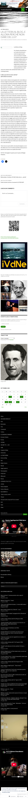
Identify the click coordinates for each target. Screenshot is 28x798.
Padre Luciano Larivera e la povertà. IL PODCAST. (12, 181)
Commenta (22, 204)
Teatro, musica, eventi (6, 494)
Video (2, 507)
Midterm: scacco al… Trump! (7, 689)
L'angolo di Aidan (4, 450)
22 (6, 402)
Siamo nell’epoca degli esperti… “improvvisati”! (11, 665)
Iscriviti (3, 326)
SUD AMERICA (4, 491)
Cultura (2, 432)
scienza (2, 484)
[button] (14, 558)
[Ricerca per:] (14, 586)
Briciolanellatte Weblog (6, 574)
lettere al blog (5, 29)
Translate (11, 339)
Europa (2, 439)
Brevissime (3, 424)
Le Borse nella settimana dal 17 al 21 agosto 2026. (12, 642)
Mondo (2, 465)
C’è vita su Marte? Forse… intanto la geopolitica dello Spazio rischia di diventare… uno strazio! (14, 657)
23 (10, 402)
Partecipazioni (4, 471)
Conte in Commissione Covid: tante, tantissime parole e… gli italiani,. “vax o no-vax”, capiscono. (13, 670)
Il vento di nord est (6, 9)
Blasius (2, 577)
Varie (2, 504)
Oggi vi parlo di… (4, 468)
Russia (2, 478)
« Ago (2, 407)
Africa (2, 416)
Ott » (26, 407)
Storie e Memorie (4, 489)
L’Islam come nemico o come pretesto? (9, 708)
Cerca (25, 514)
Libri (2, 460)
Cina (2, 426)
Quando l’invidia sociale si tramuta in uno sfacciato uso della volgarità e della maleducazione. (13, 623)
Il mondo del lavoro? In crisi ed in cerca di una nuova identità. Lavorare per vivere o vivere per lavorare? (12, 632)
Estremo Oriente (4, 437)
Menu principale (26, 9)
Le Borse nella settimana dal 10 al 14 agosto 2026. (12, 661)
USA (2, 502)
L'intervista (3, 452)
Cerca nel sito (4, 512)
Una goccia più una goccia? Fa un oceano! (10, 499)
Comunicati (3, 429)
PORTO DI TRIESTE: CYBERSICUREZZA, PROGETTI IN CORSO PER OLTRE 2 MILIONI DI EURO (13, 698)
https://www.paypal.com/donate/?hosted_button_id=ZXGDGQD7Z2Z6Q (9, 237)
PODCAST (3, 473)
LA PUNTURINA (4, 455)
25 (17, 402)
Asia (2, 421)
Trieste (2, 497)
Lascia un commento (22, 39)
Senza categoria (4, 486)
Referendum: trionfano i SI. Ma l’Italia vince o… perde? (13, 176)
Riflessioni (3, 476)
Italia (2, 447)
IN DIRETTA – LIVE (5, 445)
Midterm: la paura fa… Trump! (7, 600)
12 (21, 396)
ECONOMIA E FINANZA (6, 434)
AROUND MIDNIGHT (6, 418)
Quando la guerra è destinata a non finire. (10, 627)
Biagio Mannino (13, 39)
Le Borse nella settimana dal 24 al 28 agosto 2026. (12, 618)
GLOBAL (3, 442)
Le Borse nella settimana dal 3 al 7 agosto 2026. (11, 679)
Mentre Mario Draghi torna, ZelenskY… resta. (11, 609)
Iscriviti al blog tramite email (9, 316)
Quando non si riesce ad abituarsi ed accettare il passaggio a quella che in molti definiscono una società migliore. (14, 684)
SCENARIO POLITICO (6, 481)
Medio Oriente (4, 463)
